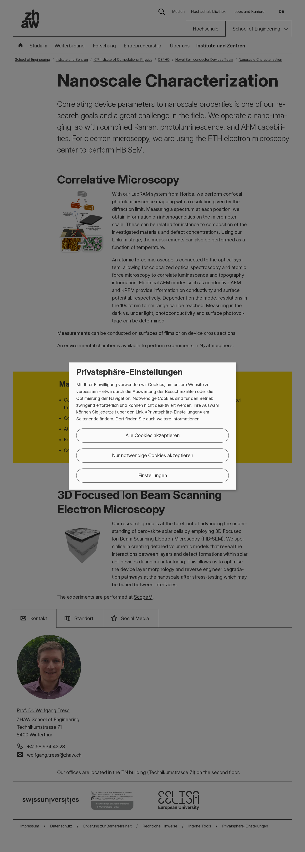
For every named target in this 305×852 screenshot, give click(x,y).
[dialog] (152, 426)
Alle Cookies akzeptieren (153, 435)
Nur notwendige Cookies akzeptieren (152, 455)
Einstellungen (152, 475)
